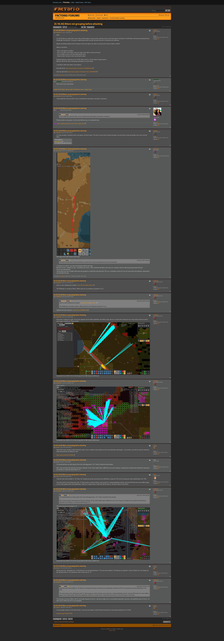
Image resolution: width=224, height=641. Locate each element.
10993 (158, 85)
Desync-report (69, 89)
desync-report (74, 123)
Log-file (55, 89)
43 (157, 451)
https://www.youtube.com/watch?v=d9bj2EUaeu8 (79, 68)
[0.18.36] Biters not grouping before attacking (78, 24)
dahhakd (155, 30)
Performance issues (79, 89)
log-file (58, 123)
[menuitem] (99, 15)
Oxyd (154, 459)
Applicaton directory (65, 123)
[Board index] (67, 9)
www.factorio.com (59, 18)
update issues (81, 123)
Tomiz (154, 474)
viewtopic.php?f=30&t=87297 (64, 613)
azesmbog (155, 148)
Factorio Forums (67, 15)
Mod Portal (79, 2)
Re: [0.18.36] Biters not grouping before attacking (70, 281)
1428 (158, 465)
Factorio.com (57, 2)
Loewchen (155, 79)
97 (157, 286)
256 (157, 154)
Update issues (88, 89)
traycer (155, 445)
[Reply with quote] (150, 31)
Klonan (155, 116)
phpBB (107, 628)
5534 (158, 122)
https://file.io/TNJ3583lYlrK (80, 310)
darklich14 (155, 280)
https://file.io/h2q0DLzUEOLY (85, 285)
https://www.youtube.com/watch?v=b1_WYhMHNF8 (82, 71)
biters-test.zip (58, 141)
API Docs (88, 2)
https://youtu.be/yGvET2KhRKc (65, 455)
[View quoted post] (70, 115)
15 (157, 36)
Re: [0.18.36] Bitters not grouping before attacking (70, 80)
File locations (61, 89)
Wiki (72, 2)
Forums (66, 2)
